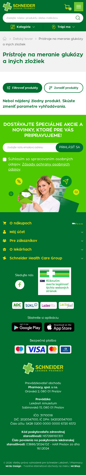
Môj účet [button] (17, 232)
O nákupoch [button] (21, 223)
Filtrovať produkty (25, 88)
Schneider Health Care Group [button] (36, 258)
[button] (23, 27)
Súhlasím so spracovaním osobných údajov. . (40, 164)
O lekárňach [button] (21, 249)
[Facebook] (19, 284)
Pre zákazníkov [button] (23, 241)
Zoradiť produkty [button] (66, 88)
